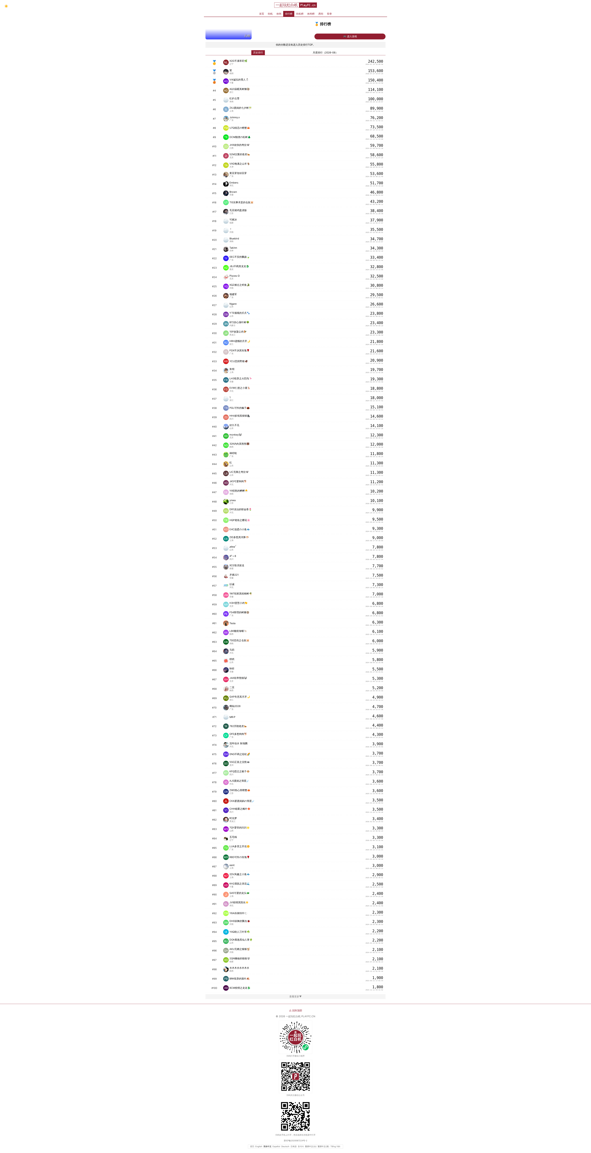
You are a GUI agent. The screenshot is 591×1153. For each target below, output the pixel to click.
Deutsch (285, 1146)
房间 (320, 13)
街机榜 (300, 13)
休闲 (278, 13)
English (258, 1146)
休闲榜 (311, 13)
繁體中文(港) (323, 1146)
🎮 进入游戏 (350, 36)
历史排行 (258, 52)
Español (276, 1146)
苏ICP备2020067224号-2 (295, 1140)
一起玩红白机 (287, 5)
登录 (329, 13)
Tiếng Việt (335, 1146)
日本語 (294, 1146)
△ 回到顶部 (295, 1010)
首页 (261, 13)
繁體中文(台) (311, 1146)
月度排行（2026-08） (325, 52)
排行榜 (288, 13)
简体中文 (267, 1146)
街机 (270, 13)
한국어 (301, 1146)
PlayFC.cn (308, 5)
